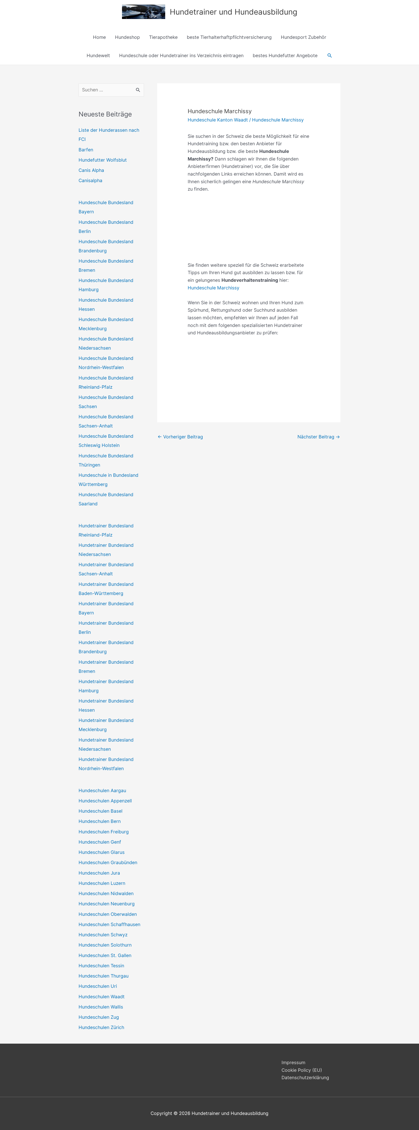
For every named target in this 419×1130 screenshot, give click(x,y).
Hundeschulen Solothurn (105, 945)
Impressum (293, 1062)
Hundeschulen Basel (100, 811)
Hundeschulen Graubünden (108, 862)
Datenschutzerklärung (305, 1077)
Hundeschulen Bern (100, 821)
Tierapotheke (163, 37)
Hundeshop (127, 37)
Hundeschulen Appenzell (105, 800)
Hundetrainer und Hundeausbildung (233, 11)
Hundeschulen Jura (99, 873)
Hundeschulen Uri (98, 986)
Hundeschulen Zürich (101, 1027)
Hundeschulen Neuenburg (107, 903)
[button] (330, 55)
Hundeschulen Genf (100, 842)
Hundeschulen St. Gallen (105, 955)
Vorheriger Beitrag (180, 436)
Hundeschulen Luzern (102, 883)
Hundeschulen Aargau (102, 790)
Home (99, 37)
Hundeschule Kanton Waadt (218, 120)
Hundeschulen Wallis (101, 1007)
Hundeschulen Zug (99, 1017)
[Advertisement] (249, 231)
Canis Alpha (91, 170)
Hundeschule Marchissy (278, 120)
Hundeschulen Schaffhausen (109, 924)
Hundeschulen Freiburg (104, 831)
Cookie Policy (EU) (302, 1070)
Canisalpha (90, 180)
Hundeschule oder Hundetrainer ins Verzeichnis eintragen (181, 55)
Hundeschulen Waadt (102, 996)
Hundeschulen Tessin (101, 965)
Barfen (86, 149)
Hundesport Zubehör (303, 37)
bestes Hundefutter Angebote (285, 55)
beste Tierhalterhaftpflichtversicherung (229, 37)
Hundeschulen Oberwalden (108, 914)
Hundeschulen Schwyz (103, 934)
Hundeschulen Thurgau (104, 976)
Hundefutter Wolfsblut (103, 160)
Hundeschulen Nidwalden (106, 893)
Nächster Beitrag (318, 436)
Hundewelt (98, 55)
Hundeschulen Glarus (102, 852)
